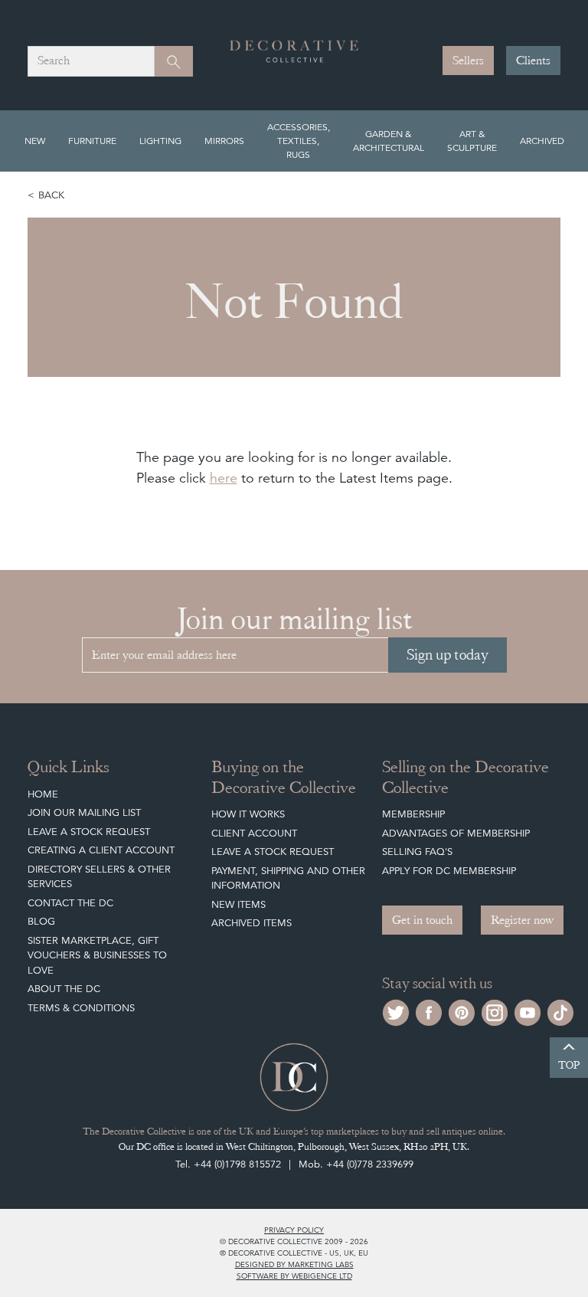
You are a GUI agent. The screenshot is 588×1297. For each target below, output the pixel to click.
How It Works (248, 813)
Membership (413, 813)
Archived (542, 140)
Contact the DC (70, 902)
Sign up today (447, 654)
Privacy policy (294, 1229)
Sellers (468, 60)
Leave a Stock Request (89, 831)
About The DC (64, 988)
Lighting (160, 140)
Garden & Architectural (388, 140)
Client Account (254, 833)
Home (43, 794)
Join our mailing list (84, 812)
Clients (533, 60)
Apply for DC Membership (449, 870)
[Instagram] (494, 1011)
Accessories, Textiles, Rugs (298, 140)
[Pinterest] (461, 1011)
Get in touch (422, 920)
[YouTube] (527, 1011)
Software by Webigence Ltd (294, 1275)
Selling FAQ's (417, 851)
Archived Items (251, 922)
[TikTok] (560, 1011)
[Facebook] (429, 1011)
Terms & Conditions (81, 1007)
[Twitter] (396, 1011)
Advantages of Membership (456, 833)
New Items (238, 904)
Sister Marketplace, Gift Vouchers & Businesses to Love (97, 955)
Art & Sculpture (472, 140)
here (223, 477)
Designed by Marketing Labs (294, 1264)
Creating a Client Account (101, 849)
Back (51, 194)
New (34, 140)
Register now (522, 920)
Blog (41, 921)
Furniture (92, 140)
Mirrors (224, 140)
